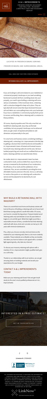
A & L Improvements (29, 2)
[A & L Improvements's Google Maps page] (27, 353)
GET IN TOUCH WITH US (23, 323)
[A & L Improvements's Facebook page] (19, 353)
